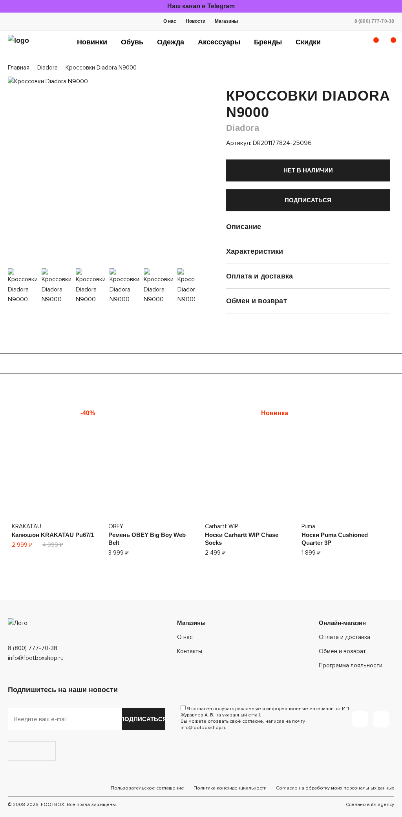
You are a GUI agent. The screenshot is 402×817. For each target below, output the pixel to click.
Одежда (170, 42)
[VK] (381, 719)
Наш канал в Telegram (201, 6)
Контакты (189, 651)
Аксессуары (219, 42)
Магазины (226, 21)
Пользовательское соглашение (147, 788)
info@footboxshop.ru (36, 657)
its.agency (382, 805)
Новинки (92, 42)
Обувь (132, 42)
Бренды (268, 42)
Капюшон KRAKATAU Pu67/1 (53, 534)
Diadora (242, 128)
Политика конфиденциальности (230, 788)
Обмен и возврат (342, 651)
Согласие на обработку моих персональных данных (335, 788)
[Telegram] (360, 719)
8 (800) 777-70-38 (374, 21)
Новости (195, 21)
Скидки (308, 42)
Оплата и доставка (344, 637)
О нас (169, 21)
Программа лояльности (350, 665)
